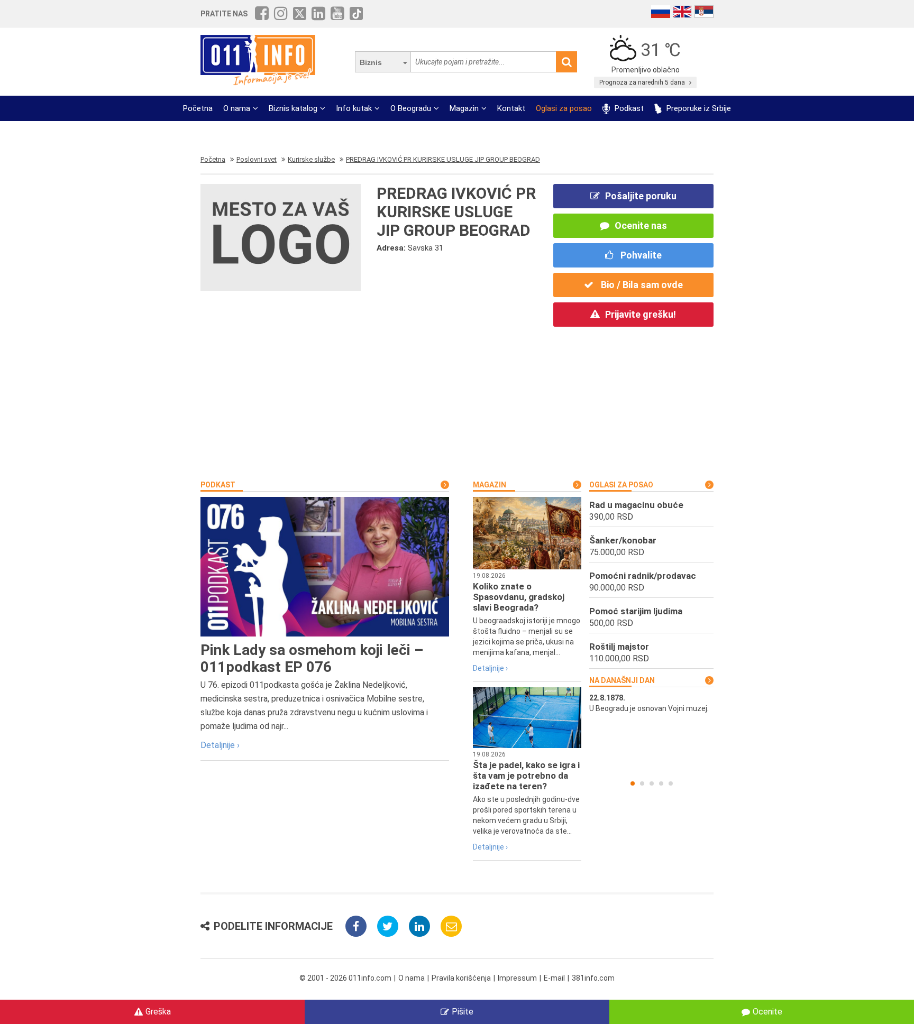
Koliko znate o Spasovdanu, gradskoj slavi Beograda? (518, 597)
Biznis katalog (293, 108)
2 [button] (642, 783)
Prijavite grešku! (640, 314)
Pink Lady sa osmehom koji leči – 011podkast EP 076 (311, 658)
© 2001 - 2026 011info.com (345, 978)
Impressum (517, 978)
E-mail (554, 978)
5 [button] (671, 783)
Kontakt (511, 108)
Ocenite (767, 1012)
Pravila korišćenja (461, 978)
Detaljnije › (220, 745)
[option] (651, 703)
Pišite (462, 1012)
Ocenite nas (641, 225)
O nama (236, 108)
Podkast (628, 108)
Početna (198, 108)
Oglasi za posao (564, 108)
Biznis (371, 62)
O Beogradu (410, 108)
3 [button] (652, 783)
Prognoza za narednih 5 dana (643, 82)
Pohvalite (640, 255)
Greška (158, 1012)
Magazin (464, 108)
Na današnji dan (622, 680)
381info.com (593, 978)
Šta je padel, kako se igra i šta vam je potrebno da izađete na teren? (526, 775)
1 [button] (632, 783)
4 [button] (661, 783)
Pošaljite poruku (641, 195)
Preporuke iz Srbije (697, 108)
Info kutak (354, 108)
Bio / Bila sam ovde (641, 284)
